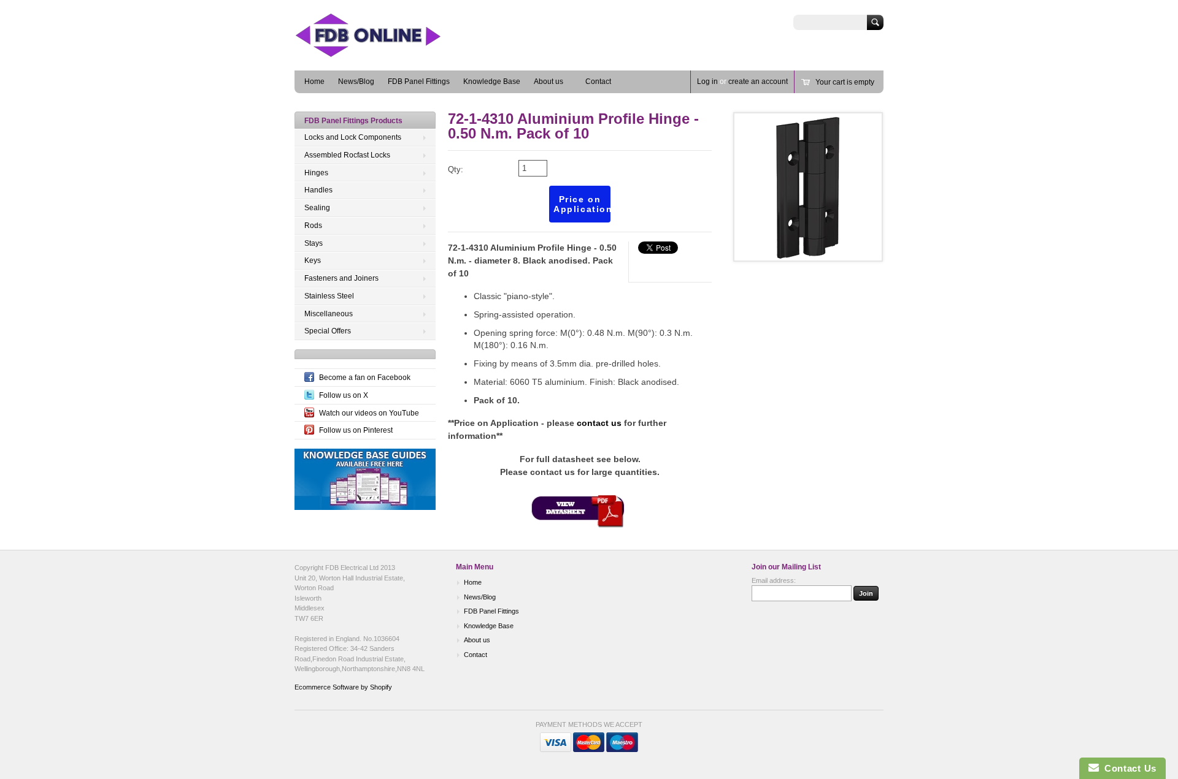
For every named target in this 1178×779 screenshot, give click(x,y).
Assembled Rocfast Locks (347, 155)
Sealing (317, 207)
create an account (758, 81)
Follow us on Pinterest (356, 430)
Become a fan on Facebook (364, 377)
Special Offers (327, 331)
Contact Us (1128, 768)
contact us (599, 423)
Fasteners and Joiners (341, 278)
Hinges (316, 173)
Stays (313, 243)
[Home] (386, 52)
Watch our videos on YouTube (369, 413)
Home (314, 81)
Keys (312, 260)
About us (548, 81)
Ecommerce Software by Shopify (343, 687)
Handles (318, 190)
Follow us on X (343, 395)
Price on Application (581, 204)
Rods (313, 225)
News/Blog (356, 81)
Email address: (774, 580)
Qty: (455, 169)
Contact (598, 81)
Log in (707, 81)
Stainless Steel (329, 296)
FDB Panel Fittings (419, 81)
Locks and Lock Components (352, 137)
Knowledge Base (491, 81)
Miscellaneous (328, 314)
